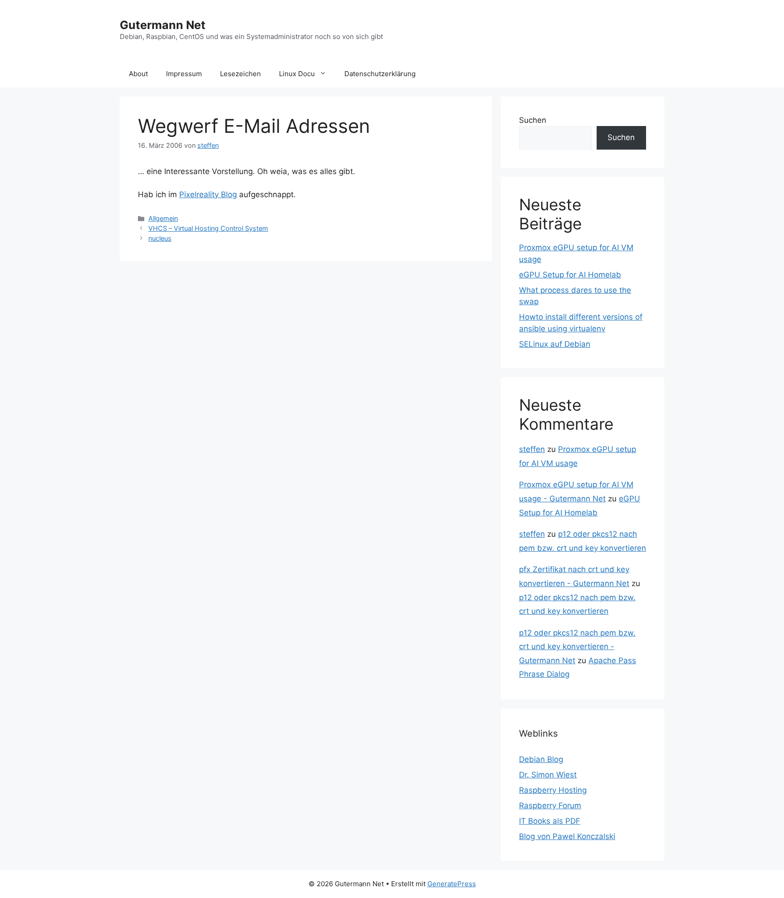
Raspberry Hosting (553, 790)
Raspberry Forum (550, 805)
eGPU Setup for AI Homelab (570, 274)
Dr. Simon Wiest (548, 774)
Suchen (532, 120)
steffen (532, 449)
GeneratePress (451, 883)
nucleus (160, 238)
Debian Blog (541, 759)
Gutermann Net (163, 25)
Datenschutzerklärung (380, 73)
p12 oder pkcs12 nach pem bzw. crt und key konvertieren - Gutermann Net (577, 646)
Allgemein (163, 218)
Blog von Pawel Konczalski (567, 836)
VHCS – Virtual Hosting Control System (208, 228)
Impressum (184, 73)
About (138, 73)
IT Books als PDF (549, 820)
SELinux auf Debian (554, 344)
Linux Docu (297, 73)
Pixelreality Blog (208, 194)
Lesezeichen (240, 73)
